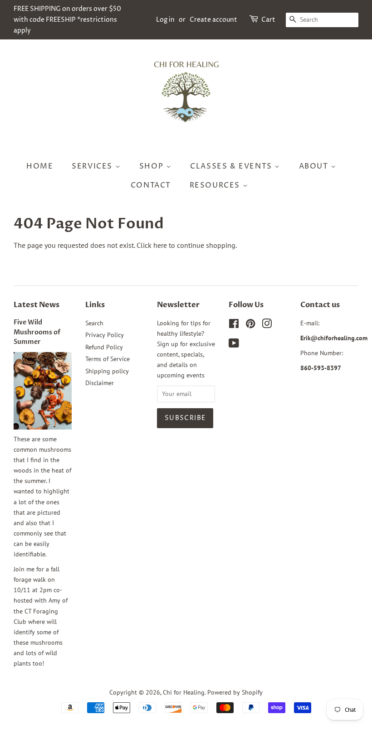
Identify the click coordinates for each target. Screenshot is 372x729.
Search (94, 323)
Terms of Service (107, 359)
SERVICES (93, 166)
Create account (213, 19)
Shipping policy (107, 371)
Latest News (36, 305)
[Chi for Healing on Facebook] (234, 325)
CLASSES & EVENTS (232, 166)
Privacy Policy (104, 335)
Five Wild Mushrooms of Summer (37, 333)
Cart (268, 19)
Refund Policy (104, 347)
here (160, 245)
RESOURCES (216, 185)
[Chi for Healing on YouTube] (234, 345)
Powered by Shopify (235, 692)
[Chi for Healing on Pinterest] (250, 325)
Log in (165, 19)
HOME (39, 166)
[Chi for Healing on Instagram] (267, 325)
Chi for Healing (184, 692)
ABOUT (315, 166)
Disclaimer (99, 383)
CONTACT (151, 185)
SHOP (152, 166)
